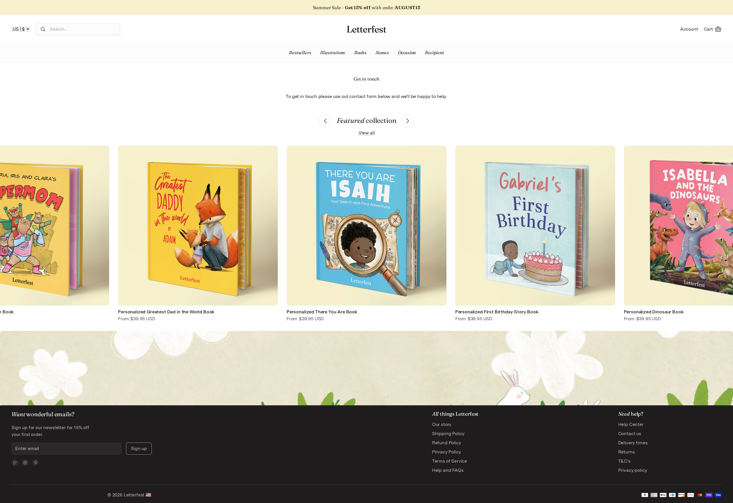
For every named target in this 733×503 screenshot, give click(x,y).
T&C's (624, 461)
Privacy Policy (446, 452)
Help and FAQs (448, 470)
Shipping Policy (448, 433)
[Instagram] (25, 462)
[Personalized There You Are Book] (367, 226)
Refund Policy (446, 442)
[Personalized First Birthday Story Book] (535, 226)
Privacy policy (632, 470)
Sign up (139, 448)
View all (366, 132)
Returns (626, 452)
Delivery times (633, 442)
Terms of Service (449, 461)
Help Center (631, 424)
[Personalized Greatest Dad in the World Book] (198, 226)
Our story (442, 424)
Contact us (629, 433)
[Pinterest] (35, 462)
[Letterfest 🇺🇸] (366, 29)
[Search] (43, 29)
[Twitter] (14, 462)
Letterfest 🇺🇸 (137, 495)
